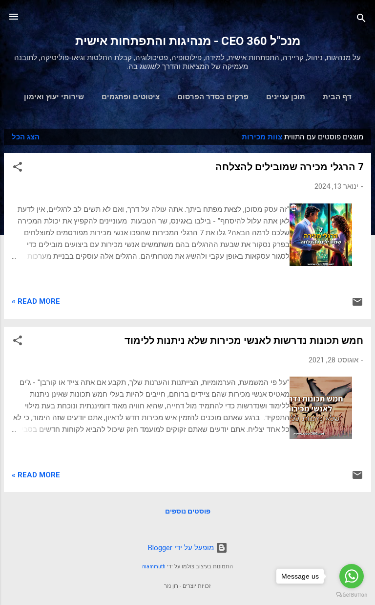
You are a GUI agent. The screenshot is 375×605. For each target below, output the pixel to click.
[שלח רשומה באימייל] (357, 305)
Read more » (36, 301)
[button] (17, 168)
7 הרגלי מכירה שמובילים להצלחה (289, 167)
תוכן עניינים (285, 96)
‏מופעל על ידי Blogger (182, 547)
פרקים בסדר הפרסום (213, 96)
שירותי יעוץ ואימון (54, 96)
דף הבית (337, 96)
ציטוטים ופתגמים (131, 96)
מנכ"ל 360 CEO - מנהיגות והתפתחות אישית (187, 41)
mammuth (154, 566)
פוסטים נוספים (187, 511)
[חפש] (361, 20)
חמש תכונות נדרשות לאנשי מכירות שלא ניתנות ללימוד (244, 340)
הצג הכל (26, 137)
